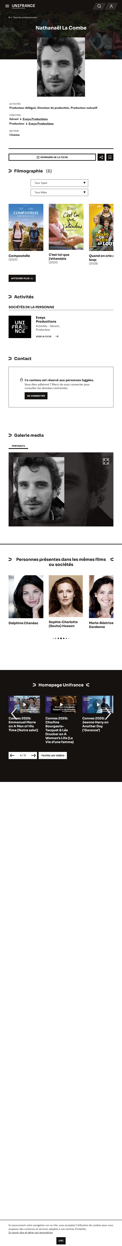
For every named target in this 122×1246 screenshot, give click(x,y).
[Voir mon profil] (111, 6)
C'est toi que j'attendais (59, 257)
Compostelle (19, 256)
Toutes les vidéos (52, 755)
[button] (106, 462)
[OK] (61, 1240)
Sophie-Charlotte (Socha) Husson (63, 624)
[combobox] (59, 182)
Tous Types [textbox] (41, 182)
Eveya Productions (35, 119)
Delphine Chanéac (23, 623)
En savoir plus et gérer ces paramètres (31, 1232)
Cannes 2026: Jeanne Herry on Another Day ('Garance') (58, 724)
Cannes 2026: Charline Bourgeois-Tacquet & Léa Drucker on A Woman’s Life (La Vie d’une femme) (23, 730)
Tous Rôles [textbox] (41, 192)
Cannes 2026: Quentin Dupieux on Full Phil (96, 722)
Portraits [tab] (18, 445)
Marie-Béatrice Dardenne (101, 625)
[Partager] (101, 157)
